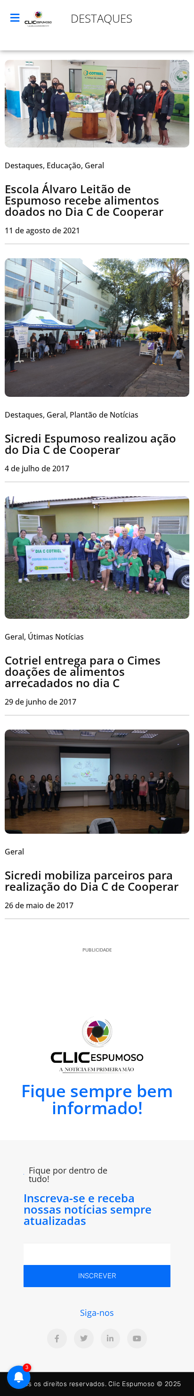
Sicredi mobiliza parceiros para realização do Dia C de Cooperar (91, 880)
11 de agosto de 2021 (42, 230)
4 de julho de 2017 (37, 468)
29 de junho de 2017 (40, 702)
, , (54, 165)
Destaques (101, 18)
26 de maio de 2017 (39, 905)
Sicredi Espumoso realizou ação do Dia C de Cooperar (90, 443)
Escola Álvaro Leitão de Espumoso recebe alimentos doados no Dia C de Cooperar (84, 200)
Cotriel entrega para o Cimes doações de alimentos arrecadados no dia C (83, 671)
